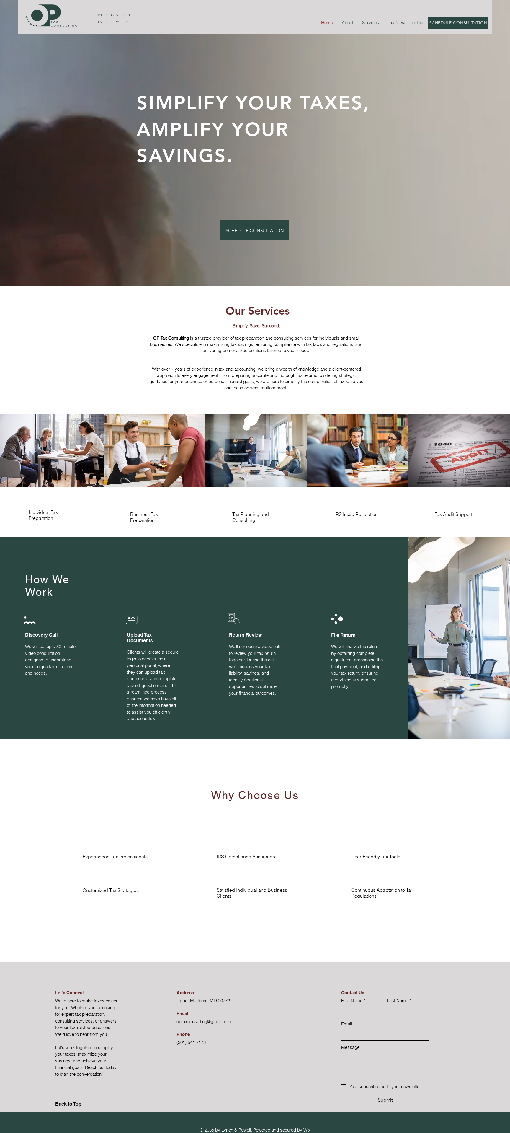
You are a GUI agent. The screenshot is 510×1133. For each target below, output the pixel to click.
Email (348, 1024)
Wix (306, 1130)
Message (350, 1047)
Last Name (399, 1000)
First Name (353, 1000)
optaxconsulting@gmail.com (203, 1021)
